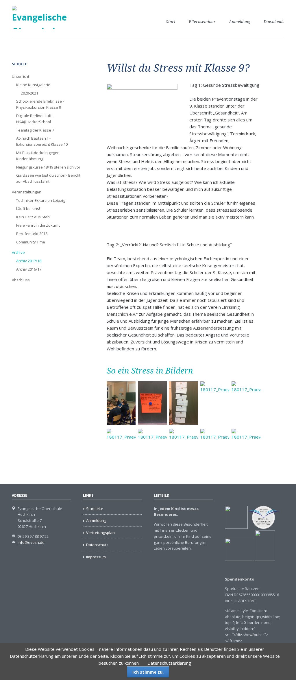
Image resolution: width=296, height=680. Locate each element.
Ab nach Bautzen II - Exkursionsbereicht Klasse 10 (42, 141)
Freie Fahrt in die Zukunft (38, 225)
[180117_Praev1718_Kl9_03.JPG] (183, 403)
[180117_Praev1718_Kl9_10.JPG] (214, 450)
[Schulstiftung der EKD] (236, 527)
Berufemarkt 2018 (31, 233)
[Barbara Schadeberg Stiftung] (264, 527)
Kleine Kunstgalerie (33, 84)
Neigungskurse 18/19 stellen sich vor (48, 167)
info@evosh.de (31, 542)
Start (170, 21)
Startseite (94, 508)
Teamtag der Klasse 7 (35, 130)
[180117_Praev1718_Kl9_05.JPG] (246, 403)
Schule (19, 64)
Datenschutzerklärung (169, 663)
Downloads (274, 21)
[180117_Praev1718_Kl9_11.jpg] (246, 450)
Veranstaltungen (26, 192)
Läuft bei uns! (28, 208)
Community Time (30, 242)
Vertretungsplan (100, 532)
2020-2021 (29, 93)
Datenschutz (97, 544)
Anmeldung (239, 21)
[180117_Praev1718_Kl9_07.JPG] (121, 450)
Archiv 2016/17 (28, 269)
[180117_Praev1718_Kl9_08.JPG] (152, 450)
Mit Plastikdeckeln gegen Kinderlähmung (38, 155)
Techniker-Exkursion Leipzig (40, 200)
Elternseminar (202, 21)
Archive (18, 252)
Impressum (96, 556)
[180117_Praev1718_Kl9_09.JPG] (183, 450)
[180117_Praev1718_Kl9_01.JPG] (121, 403)
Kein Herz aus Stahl (33, 216)
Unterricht (20, 76)
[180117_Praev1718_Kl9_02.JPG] (152, 403)
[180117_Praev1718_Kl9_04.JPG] (214, 403)
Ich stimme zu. (148, 672)
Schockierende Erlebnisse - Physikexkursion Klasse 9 (40, 104)
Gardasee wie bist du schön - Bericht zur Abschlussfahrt (48, 178)
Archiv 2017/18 (28, 260)
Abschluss (21, 279)
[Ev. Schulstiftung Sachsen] (250, 559)
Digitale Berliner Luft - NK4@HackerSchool (34, 118)
